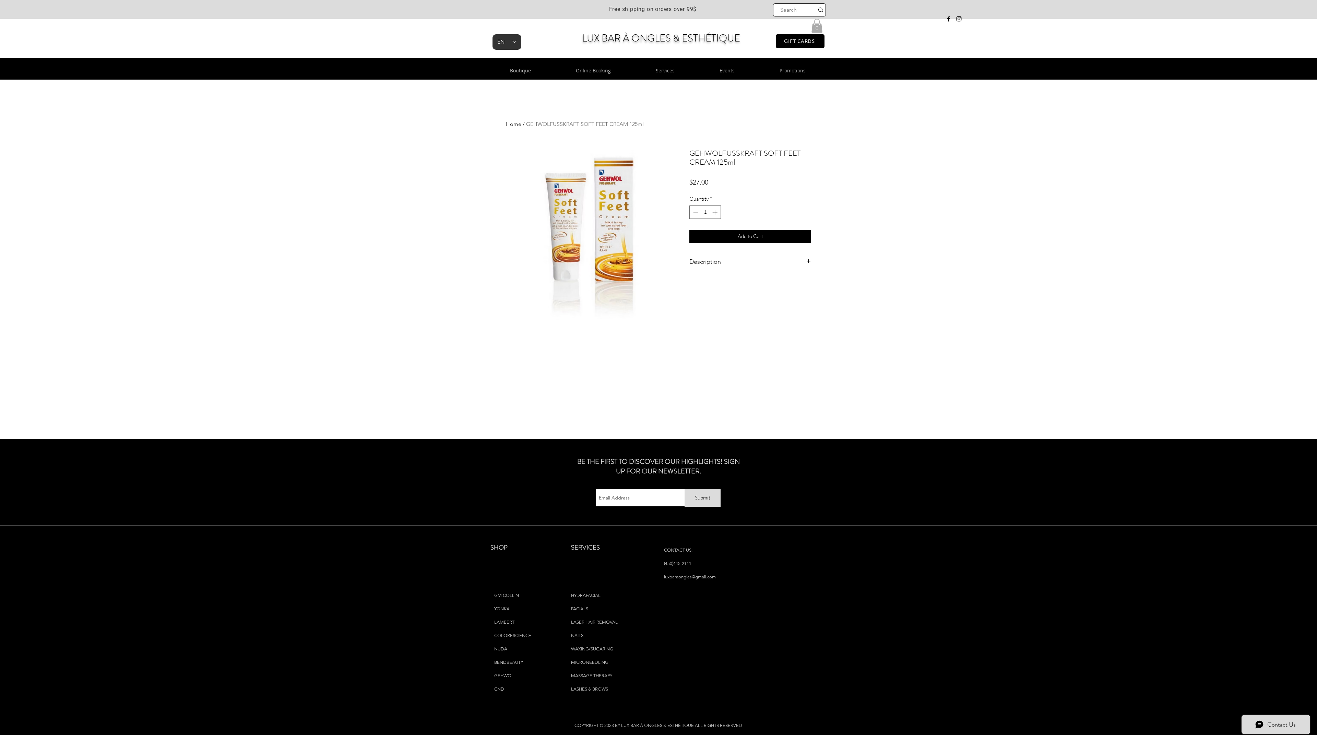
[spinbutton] (705, 212)
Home (513, 124)
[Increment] (715, 212)
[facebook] (948, 18)
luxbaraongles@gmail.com (690, 576)
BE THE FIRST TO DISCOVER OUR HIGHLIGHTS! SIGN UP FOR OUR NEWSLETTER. (658, 466)
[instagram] (959, 18)
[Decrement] (695, 212)
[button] (817, 26)
